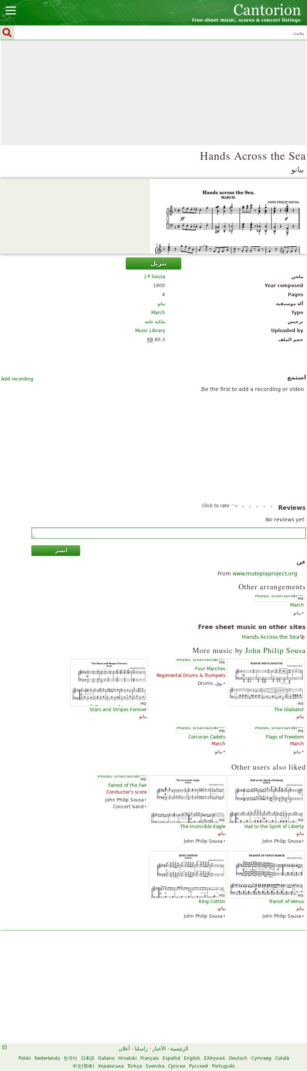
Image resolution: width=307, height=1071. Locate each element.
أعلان (124, 1049)
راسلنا (141, 1049)
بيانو (161, 303)
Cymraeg (261, 1058)
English (192, 1058)
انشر (61, 550)
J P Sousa (155, 276)
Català (282, 1058)
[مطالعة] (153, 216)
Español (171, 1058)
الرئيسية (179, 1049)
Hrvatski (127, 1058)
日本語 (87, 1058)
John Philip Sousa (275, 650)
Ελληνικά (214, 1058)
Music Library (150, 330)
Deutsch (238, 1058)
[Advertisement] (153, 92)
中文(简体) (83, 1066)
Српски (176, 1066)
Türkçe (134, 1066)
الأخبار (159, 1049)
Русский (198, 1066)
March (158, 312)
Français (149, 1058)
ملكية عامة (155, 321)
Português (223, 1066)
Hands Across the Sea (271, 637)
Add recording (17, 379)
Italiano (106, 1058)
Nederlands (47, 1058)
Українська (111, 1066)
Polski (24, 1058)
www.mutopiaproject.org (264, 574)
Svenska (155, 1066)
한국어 (70, 1058)
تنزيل (159, 263)
